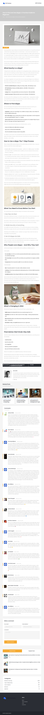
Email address (25, 624)
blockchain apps (18, 365)
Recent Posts (12, 651)
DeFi (21, 365)
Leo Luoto (6, 47)
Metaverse (6, 686)
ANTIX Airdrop (38, 3)
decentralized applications (19, 364)
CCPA (23, 703)
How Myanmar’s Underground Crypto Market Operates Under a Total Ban (35, 402)
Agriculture (6, 688)
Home (4, 16)
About (23, 700)
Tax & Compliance (7, 684)
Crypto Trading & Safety (34, 399)
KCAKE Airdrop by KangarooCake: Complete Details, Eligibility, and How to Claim (24, 662)
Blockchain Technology (7, 399)
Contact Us (24, 704)
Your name (6, 624)
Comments (6, 629)
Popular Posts (32, 651)
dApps (14, 364)
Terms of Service (25, 701)
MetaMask (13, 365)
